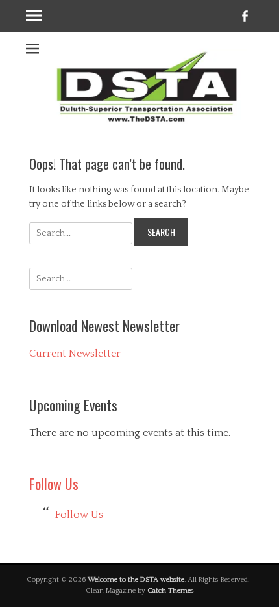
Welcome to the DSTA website (136, 580)
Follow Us (54, 483)
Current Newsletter (75, 353)
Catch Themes (170, 591)
